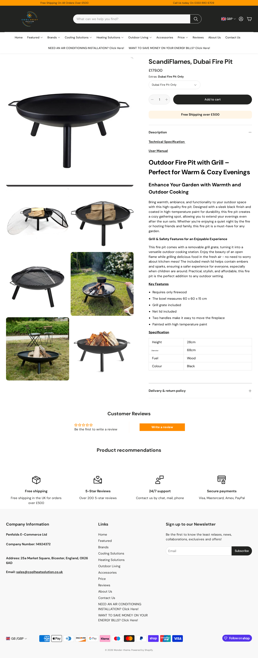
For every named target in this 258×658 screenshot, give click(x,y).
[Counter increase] (166, 99)
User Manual (158, 151)
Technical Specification (167, 142)
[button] (137, 19)
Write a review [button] (162, 427)
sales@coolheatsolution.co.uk (39, 572)
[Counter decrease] (152, 99)
